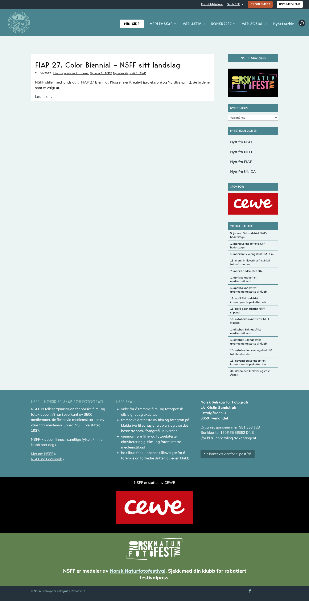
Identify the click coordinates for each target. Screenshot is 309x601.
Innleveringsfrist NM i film (252, 254)
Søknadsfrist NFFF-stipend (248, 310)
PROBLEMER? (260, 4)
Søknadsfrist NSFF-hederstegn (248, 245)
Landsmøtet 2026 (247, 271)
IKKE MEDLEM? (289, 4)
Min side (132, 24)
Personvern (78, 591)
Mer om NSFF (42, 453)
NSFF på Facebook (46, 459)
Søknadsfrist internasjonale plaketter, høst (249, 362)
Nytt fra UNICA (243, 171)
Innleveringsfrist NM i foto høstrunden (251, 352)
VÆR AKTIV (192, 24)
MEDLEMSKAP (161, 24)
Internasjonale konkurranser (71, 73)
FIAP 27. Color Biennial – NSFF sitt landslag (107, 64)
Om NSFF (233, 4)
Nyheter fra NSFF (101, 73)
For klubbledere (212, 4)
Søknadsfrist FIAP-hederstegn (248, 235)
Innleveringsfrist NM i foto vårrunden (250, 262)
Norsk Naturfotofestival (137, 571)
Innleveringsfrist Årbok (250, 372)
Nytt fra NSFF (241, 142)
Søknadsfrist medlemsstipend (243, 279)
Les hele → (44, 96)
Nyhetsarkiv (283, 24)
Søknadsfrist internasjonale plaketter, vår (248, 300)
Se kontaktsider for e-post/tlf (227, 454)
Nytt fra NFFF (241, 152)
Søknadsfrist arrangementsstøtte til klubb (248, 289)
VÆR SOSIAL (252, 24)
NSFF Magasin (253, 58)
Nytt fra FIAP (137, 73)
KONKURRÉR (221, 24)
